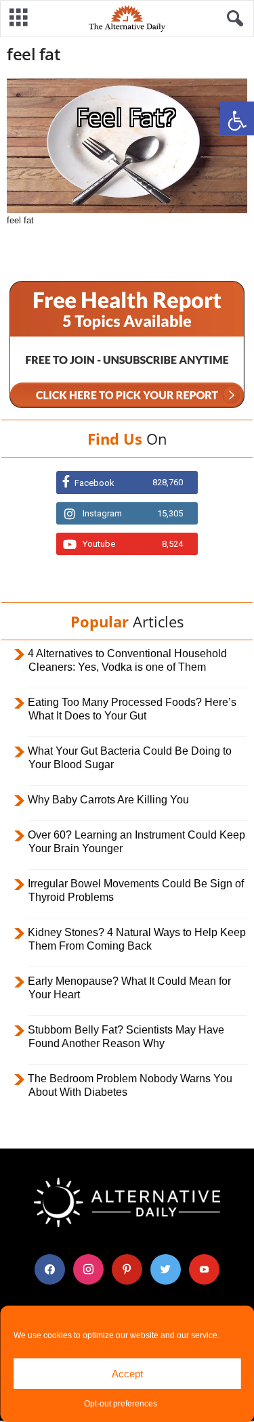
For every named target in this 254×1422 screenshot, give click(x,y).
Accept (127, 1373)
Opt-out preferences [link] (120, 1403)
